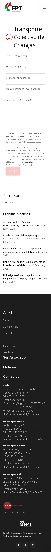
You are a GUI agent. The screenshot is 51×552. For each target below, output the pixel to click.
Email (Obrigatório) (16, 66)
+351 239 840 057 (17, 460)
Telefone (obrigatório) (18, 77)
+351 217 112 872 (23, 407)
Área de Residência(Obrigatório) (23, 88)
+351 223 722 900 (17, 432)
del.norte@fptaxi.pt (19, 436)
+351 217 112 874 (37, 403)
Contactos (11, 376)
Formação (8, 320)
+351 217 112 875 (24, 411)
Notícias (9, 367)
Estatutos (7, 339)
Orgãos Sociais (11, 346)
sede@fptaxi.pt (29, 162)
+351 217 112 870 (16, 396)
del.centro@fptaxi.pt (20, 463)
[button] (44, 7)
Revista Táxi (8, 352)
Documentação (10, 327)
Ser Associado (14, 357)
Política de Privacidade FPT (15, 512)
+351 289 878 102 (17, 485)
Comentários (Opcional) (18, 100)
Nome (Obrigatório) (16, 55)
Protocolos (8, 333)
